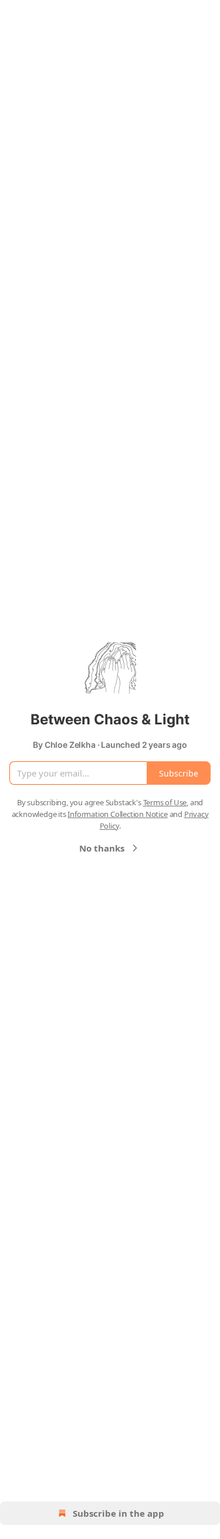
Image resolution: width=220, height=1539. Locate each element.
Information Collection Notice (117, 814)
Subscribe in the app (118, 1513)
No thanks (101, 848)
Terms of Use (165, 802)
